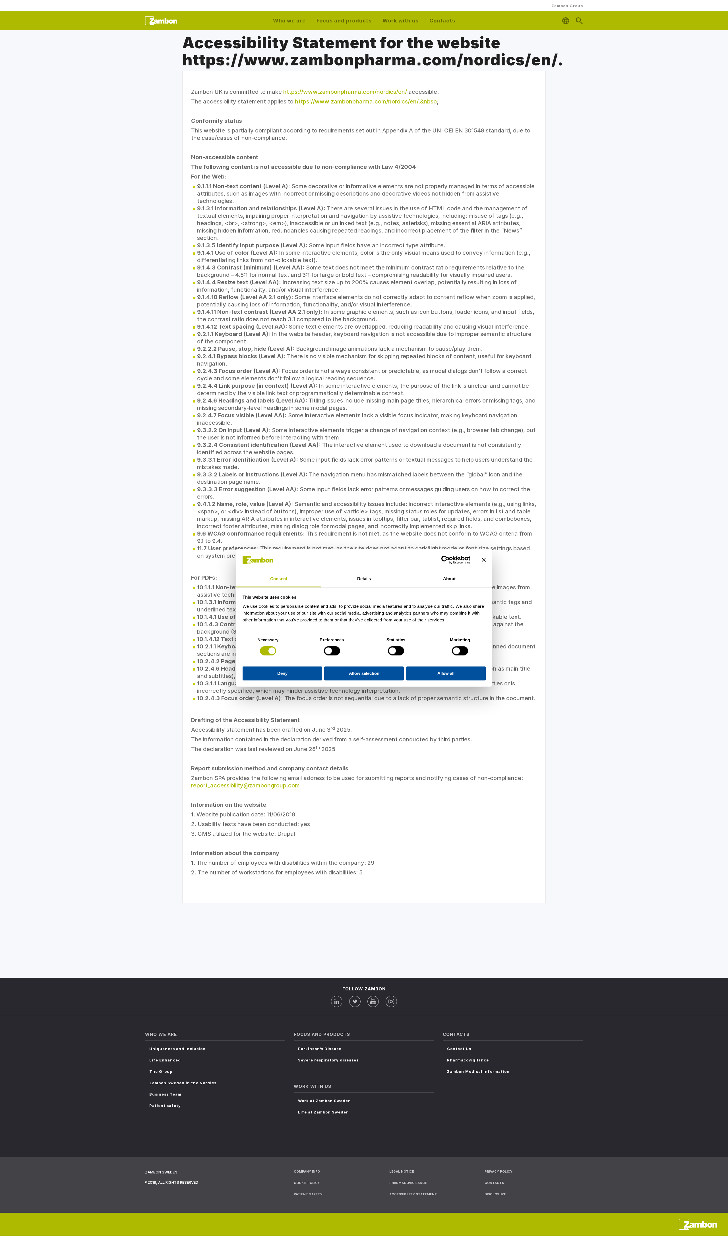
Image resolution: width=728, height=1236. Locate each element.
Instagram (391, 1001)
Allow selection (364, 673)
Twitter (355, 1001)
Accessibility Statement (413, 1194)
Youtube (373, 1001)
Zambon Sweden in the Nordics (182, 1083)
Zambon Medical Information (478, 1071)
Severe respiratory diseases (328, 1060)
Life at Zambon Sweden (323, 1112)
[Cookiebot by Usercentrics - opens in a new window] (445, 560)
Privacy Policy (498, 1171)
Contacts (494, 1183)
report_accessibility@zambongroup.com (245, 785)
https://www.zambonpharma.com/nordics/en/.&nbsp (366, 101)
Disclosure (495, 1194)
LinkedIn (336, 1001)
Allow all (445, 673)
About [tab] (449, 578)
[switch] (332, 651)
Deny (282, 673)
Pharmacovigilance (468, 1060)
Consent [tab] (278, 578)
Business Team (165, 1094)
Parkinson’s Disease (319, 1048)
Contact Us (459, 1048)
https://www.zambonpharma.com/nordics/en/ (345, 91)
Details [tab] (364, 578)
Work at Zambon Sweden (324, 1100)
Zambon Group (567, 5)
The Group (160, 1071)
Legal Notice (401, 1171)
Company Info (307, 1171)
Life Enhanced (165, 1060)
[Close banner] (484, 560)
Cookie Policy (307, 1183)
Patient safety (165, 1105)
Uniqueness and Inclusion (177, 1048)
